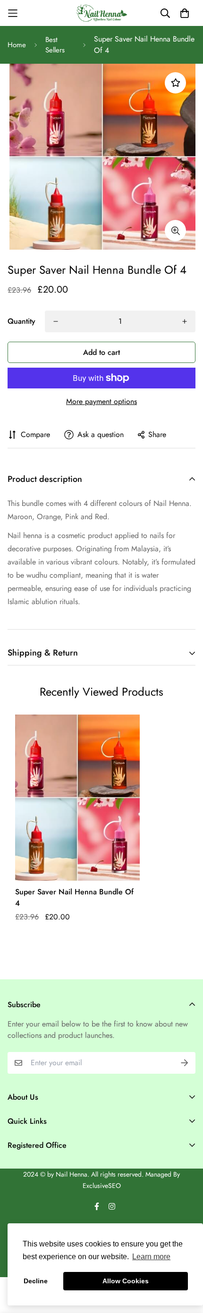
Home (17, 45)
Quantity (21, 321)
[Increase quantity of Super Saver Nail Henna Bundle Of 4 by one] (184, 321)
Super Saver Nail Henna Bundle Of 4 (74, 897)
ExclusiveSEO (102, 1185)
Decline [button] (36, 1281)
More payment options (101, 401)
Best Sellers (55, 45)
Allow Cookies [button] (125, 1281)
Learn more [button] (151, 1257)
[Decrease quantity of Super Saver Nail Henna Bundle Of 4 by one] (56, 321)
